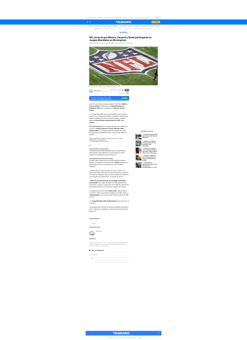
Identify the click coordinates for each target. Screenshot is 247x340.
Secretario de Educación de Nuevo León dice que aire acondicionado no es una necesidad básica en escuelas (149, 166)
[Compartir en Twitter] (117, 90)
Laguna (125, 17)
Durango (147, 17)
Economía (151, 25)
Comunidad (98, 25)
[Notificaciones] (157, 17)
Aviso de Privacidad (111, 337)
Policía (104, 25)
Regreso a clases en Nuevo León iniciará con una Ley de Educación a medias (149, 158)
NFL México (93, 223)
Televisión (115, 25)
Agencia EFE (97, 90)
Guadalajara (118, 17)
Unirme (123, 98)
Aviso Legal (119, 337)
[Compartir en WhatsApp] (111, 90)
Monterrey (111, 17)
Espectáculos (123, 25)
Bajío (141, 17)
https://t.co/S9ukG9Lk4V (100, 140)
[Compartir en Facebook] (114, 90)
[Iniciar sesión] (159, 17)
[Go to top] (159, 333)
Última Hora (90, 25)
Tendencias (130, 25)
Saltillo (136, 17)
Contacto (139, 337)
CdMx (104, 17)
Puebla (131, 17)
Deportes (137, 25)
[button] (123, 93)
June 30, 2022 (104, 141)
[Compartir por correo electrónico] (123, 90)
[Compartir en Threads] (120, 90)
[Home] (123, 22)
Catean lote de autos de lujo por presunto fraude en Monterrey (150, 136)
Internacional (144, 25)
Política (109, 25)
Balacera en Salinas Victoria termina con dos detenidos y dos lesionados (149, 144)
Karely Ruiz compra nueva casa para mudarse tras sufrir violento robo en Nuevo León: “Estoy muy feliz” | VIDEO (149, 151)
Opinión (157, 25)
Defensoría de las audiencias (130, 337)
